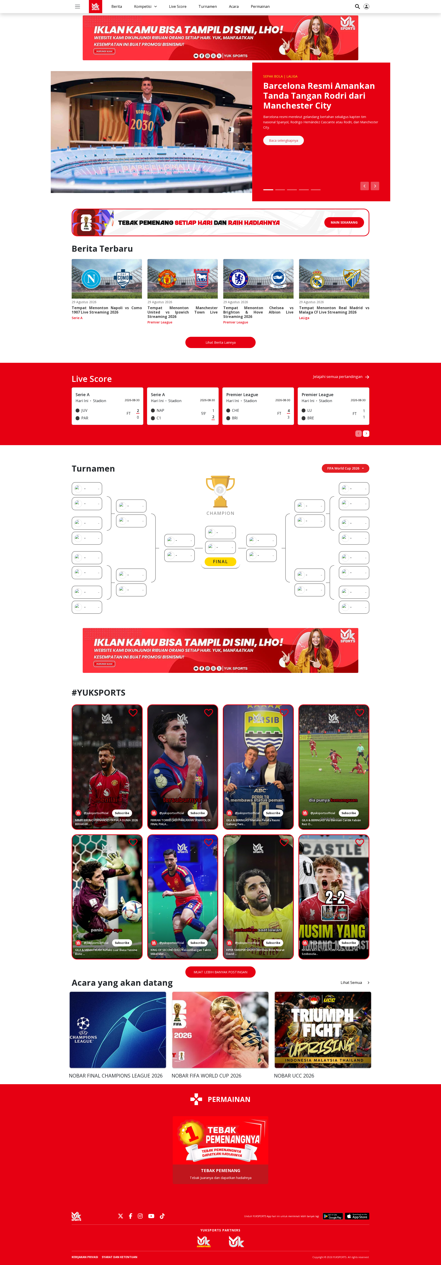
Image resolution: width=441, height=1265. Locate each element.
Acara (234, 6)
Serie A (77, 318)
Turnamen (207, 6)
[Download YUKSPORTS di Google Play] (333, 1216)
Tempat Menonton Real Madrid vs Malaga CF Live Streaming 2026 (334, 310)
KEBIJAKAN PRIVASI (85, 1257)
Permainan (260, 6)
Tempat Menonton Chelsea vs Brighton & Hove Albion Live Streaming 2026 (258, 312)
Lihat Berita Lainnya (221, 342)
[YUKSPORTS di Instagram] (140, 1216)
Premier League (159, 322)
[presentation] (358, 433)
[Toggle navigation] (77, 7)
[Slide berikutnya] (375, 186)
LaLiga (304, 318)
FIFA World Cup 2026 (343, 468)
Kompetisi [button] (143, 6)
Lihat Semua (351, 982)
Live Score (178, 6)
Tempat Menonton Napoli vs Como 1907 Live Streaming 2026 (107, 310)
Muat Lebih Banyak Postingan (220, 972)
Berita (116, 6)
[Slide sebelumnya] (364, 186)
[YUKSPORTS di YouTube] (151, 1216)
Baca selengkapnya (283, 140)
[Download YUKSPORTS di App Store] (357, 1216)
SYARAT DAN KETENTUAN (119, 1257)
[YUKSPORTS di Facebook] (130, 1216)
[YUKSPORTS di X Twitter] (120, 1216)
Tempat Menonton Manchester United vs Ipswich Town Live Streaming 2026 (182, 312)
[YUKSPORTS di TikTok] (162, 1216)
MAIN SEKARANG (344, 222)
